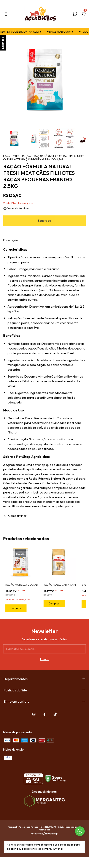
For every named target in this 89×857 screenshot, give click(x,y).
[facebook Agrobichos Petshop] (44, 714)
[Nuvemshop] (44, 834)
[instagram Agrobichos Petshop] (34, 714)
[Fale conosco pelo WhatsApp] (80, 831)
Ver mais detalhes (18, 208)
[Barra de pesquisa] (75, 14)
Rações (26, 156)
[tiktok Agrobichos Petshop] (55, 714)
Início (6, 156)
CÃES (16, 156)
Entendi (58, 848)
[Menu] (6, 14)
